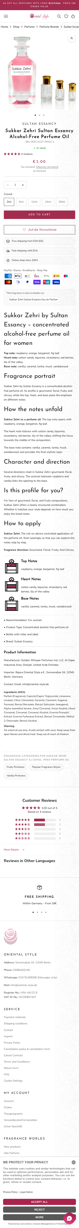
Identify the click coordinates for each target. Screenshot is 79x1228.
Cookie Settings (13, 1081)
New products (12, 1147)
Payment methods (15, 1017)
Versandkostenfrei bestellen (20, 1120)
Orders (8, 1107)
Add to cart (39, 214)
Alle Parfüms (12, 1153)
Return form (11, 1068)
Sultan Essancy (39, 124)
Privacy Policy (12, 1043)
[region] (39, 895)
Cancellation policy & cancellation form (27, 1049)
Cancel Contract (13, 1055)
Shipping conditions (15, 1023)
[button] (12, 154)
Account (9, 1101)
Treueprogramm (13, 1114)
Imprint (8, 1036)
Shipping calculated (47, 167)
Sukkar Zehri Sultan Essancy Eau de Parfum (33, 299)
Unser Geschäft (13, 1126)
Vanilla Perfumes (16, 775)
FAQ (6, 1074)
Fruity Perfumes (15, 767)
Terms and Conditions (17, 1062)
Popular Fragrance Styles (46, 767)
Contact (8, 1030)
